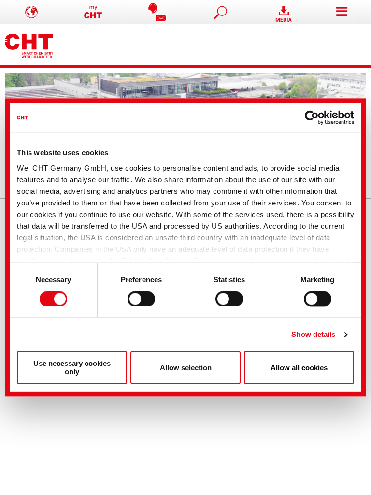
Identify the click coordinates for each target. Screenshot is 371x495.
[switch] (141, 298)
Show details (313, 334)
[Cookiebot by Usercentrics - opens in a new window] (312, 117)
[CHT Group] (29, 44)
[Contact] (157, 12)
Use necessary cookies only (72, 368)
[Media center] (283, 12)
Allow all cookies (299, 368)
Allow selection (186, 368)
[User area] (95, 12)
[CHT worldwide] (31, 12)
